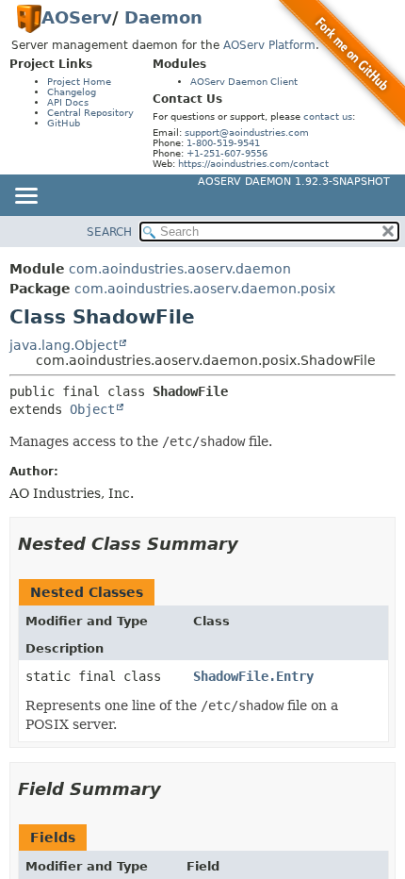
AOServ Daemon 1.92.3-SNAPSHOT (294, 181)
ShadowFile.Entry (253, 676)
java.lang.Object (63, 345)
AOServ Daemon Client (244, 81)
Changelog (71, 92)
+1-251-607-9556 (226, 153)
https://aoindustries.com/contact (253, 163)
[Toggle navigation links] (25, 197)
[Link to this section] (251, 544)
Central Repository (90, 113)
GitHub (63, 123)
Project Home (79, 81)
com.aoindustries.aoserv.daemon (180, 268)
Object (92, 409)
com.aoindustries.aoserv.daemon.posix (204, 288)
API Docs (68, 102)
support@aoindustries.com (247, 132)
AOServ (76, 17)
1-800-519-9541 (223, 143)
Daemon (163, 17)
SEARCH (109, 232)
